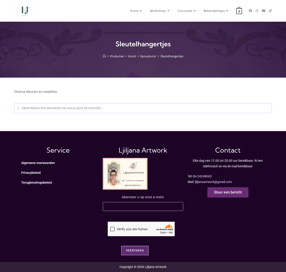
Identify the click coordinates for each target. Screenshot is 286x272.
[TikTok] (270, 10)
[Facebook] (250, 10)
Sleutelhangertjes (171, 56)
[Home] (104, 56)
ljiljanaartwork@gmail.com (213, 182)
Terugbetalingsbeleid (36, 182)
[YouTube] (263, 10)
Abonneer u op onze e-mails (143, 197)
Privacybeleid (31, 172)
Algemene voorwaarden (38, 163)
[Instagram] (257, 10)
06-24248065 (202, 176)
